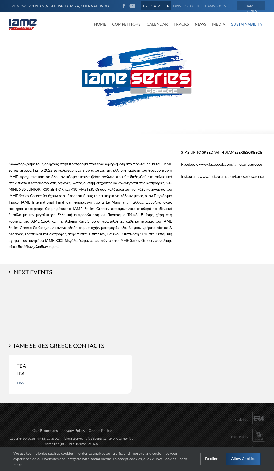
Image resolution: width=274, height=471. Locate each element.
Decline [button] (211, 458)
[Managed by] (248, 442)
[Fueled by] (250, 425)
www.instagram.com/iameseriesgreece (232, 176)
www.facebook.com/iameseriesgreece (230, 164)
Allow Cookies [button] (243, 458)
